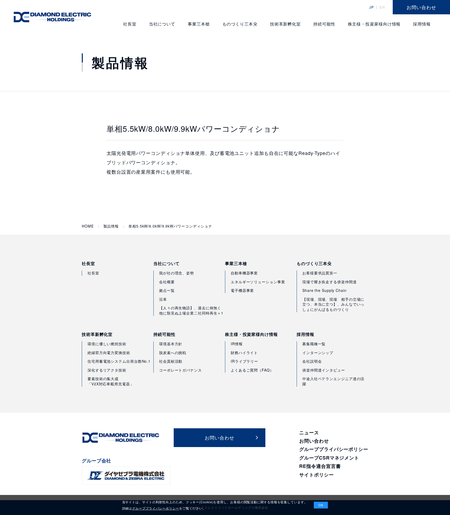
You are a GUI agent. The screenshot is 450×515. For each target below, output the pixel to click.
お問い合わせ (314, 440)
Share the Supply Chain (324, 290)
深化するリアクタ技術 (107, 370)
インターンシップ (317, 352)
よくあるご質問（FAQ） (252, 370)
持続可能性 (164, 334)
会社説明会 (312, 361)
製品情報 (111, 226)
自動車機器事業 (244, 272)
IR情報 (237, 343)
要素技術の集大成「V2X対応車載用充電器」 (111, 381)
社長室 (88, 263)
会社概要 (167, 281)
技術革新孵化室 (97, 334)
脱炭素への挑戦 (172, 352)
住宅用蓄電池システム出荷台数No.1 (119, 361)
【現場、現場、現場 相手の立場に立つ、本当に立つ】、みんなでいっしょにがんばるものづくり (333, 304)
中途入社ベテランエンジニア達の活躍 (333, 381)
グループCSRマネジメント (329, 457)
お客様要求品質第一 (319, 272)
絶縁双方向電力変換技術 (109, 352)
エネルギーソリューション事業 (258, 281)
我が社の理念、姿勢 (176, 272)
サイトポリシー (316, 474)
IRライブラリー (244, 361)
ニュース (309, 432)
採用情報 (305, 334)
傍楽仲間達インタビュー (323, 370)
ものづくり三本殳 (314, 263)
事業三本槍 (236, 263)
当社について (166, 263)
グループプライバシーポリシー (333, 449)
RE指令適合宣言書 (320, 466)
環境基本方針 (170, 343)
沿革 (163, 299)
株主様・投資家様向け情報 (251, 334)
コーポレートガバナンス (180, 370)
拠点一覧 (167, 290)
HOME (88, 226)
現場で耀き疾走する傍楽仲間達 (329, 281)
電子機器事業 (242, 290)
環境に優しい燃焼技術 (107, 343)
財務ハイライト (244, 352)
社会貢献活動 (170, 361)
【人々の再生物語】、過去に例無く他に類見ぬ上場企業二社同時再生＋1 (191, 310)
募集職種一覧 (314, 343)
